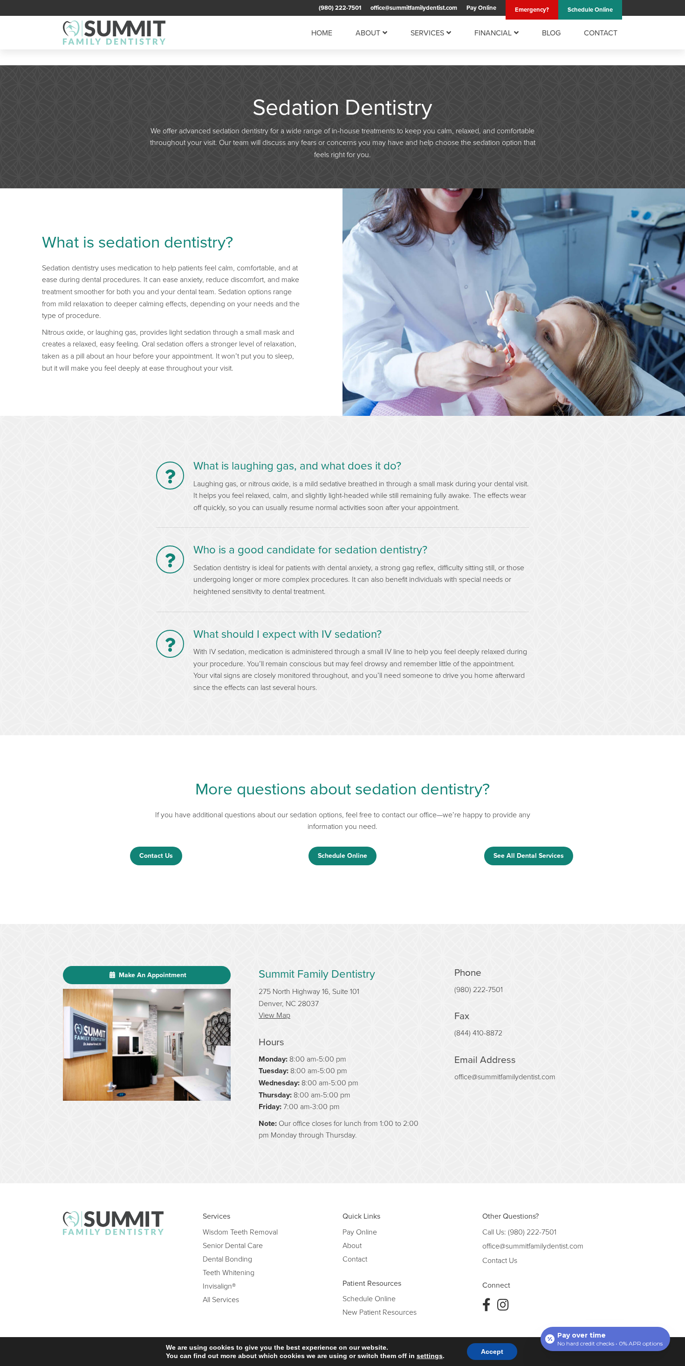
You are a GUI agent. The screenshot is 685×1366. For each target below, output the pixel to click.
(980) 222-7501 (340, 7)
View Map (274, 1015)
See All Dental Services (528, 855)
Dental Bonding (227, 1259)
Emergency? (532, 9)
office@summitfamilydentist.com (413, 7)
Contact (600, 33)
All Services (221, 1299)
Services (427, 33)
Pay (481, 7)
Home (321, 33)
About (368, 33)
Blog (551, 33)
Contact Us (156, 855)
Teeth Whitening (228, 1272)
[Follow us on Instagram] (503, 1305)
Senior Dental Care (233, 1245)
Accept (492, 1351)
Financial (493, 33)
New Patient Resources (379, 1312)
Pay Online (359, 1232)
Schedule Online (342, 855)
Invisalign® (219, 1286)
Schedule (590, 9)
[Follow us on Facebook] (486, 1305)
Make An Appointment (151, 975)
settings (430, 1355)
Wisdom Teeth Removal (240, 1232)
